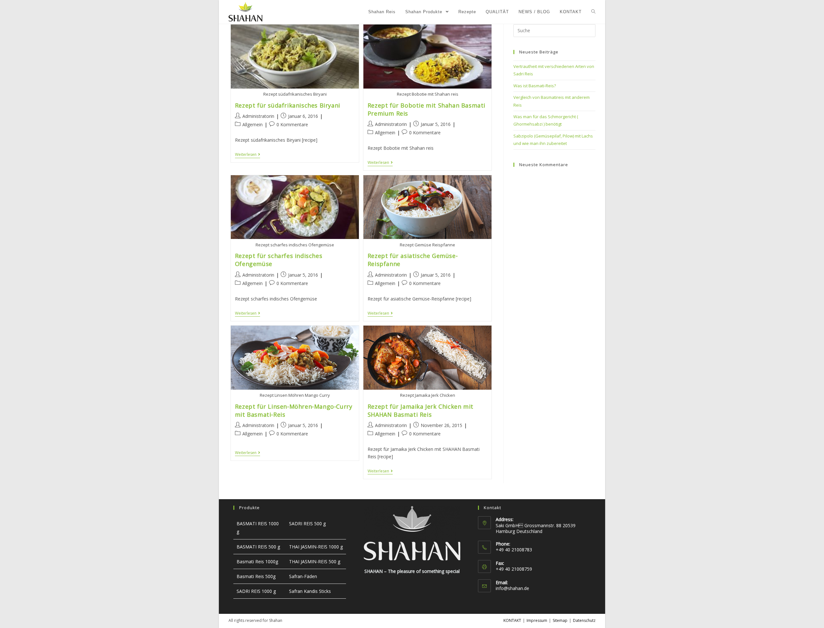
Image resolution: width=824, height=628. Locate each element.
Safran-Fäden (303, 576)
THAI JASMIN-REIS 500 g (314, 561)
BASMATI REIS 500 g (258, 547)
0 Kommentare (292, 124)
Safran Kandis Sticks (310, 591)
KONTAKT (512, 620)
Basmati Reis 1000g (257, 561)
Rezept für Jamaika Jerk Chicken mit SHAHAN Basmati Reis (420, 410)
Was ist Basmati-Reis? (534, 86)
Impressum (537, 620)
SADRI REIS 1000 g (256, 591)
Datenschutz (584, 620)
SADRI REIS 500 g (307, 523)
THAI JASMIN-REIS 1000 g (316, 547)
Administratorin (258, 116)
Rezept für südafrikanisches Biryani (287, 105)
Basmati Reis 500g (256, 576)
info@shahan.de (512, 588)
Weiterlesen (246, 154)
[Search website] (593, 12)
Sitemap (560, 620)
